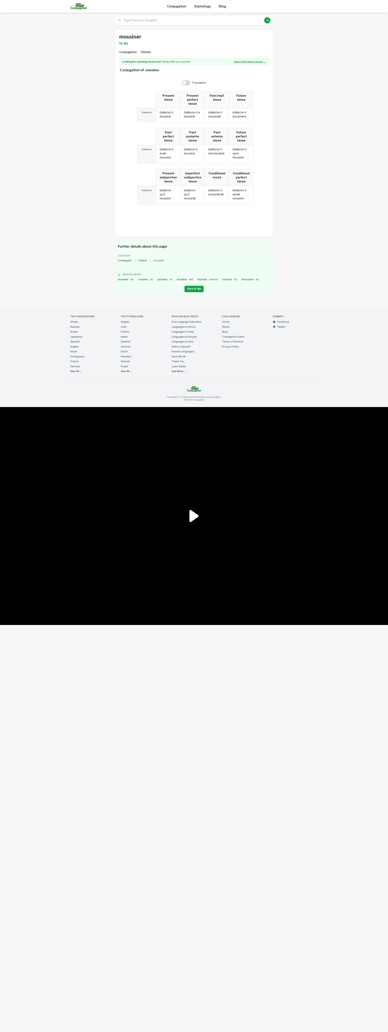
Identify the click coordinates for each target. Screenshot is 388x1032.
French (142, 260)
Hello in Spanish (181, 346)
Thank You (178, 361)
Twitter (281, 326)
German (75, 366)
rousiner (229, 279)
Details (146, 52)
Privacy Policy (230, 346)
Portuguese (77, 356)
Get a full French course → (250, 61)
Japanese (76, 336)
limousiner (250, 279)
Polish (124, 366)
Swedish (126, 356)
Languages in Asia (182, 341)
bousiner (126, 279)
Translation (199, 82)
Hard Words (179, 356)
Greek (74, 321)
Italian (124, 336)
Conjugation (176, 6)
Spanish (75, 341)
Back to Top (194, 288)
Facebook (283, 321)
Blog (222, 6)
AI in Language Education (186, 321)
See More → (179, 371)
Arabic (74, 331)
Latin (124, 326)
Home (225, 321)
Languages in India (183, 331)
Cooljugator (125, 260)
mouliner (185, 279)
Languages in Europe (184, 336)
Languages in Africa (183, 326)
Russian (75, 326)
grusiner (165, 279)
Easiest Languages (183, 351)
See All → (76, 371)
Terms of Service (232, 341)
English (74, 346)
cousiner (145, 279)
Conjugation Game (233, 336)
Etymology (202, 6)
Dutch (73, 351)
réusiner (207, 279)
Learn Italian (179, 366)
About (225, 326)
